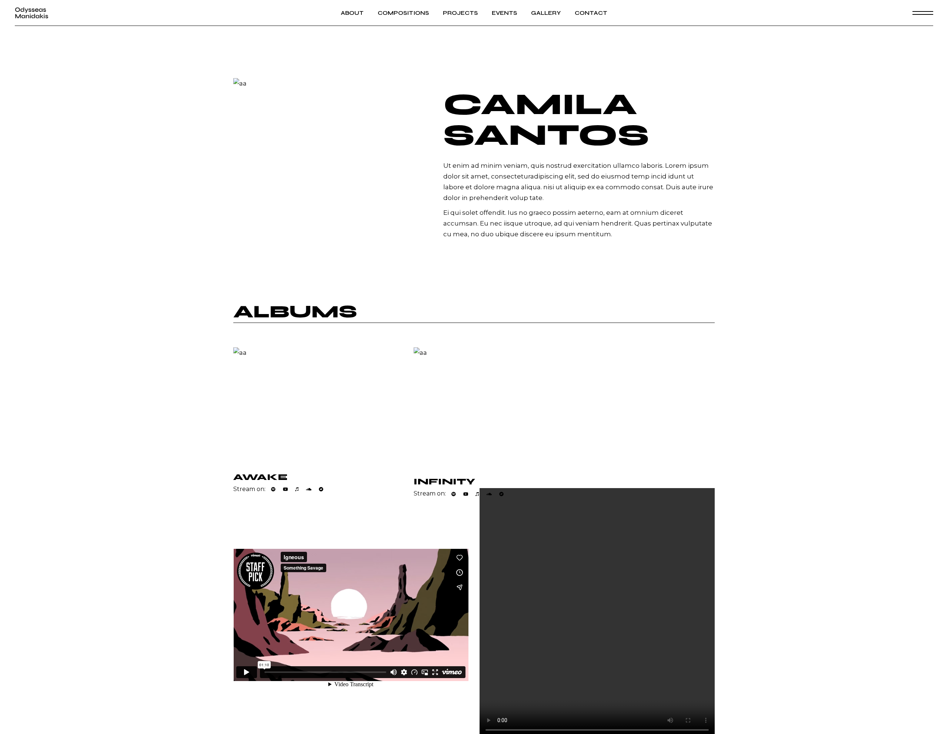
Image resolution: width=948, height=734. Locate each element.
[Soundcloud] (308, 489)
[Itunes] (296, 489)
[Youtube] (285, 489)
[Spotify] (273, 489)
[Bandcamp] (321, 489)
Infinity (444, 482)
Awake (260, 477)
